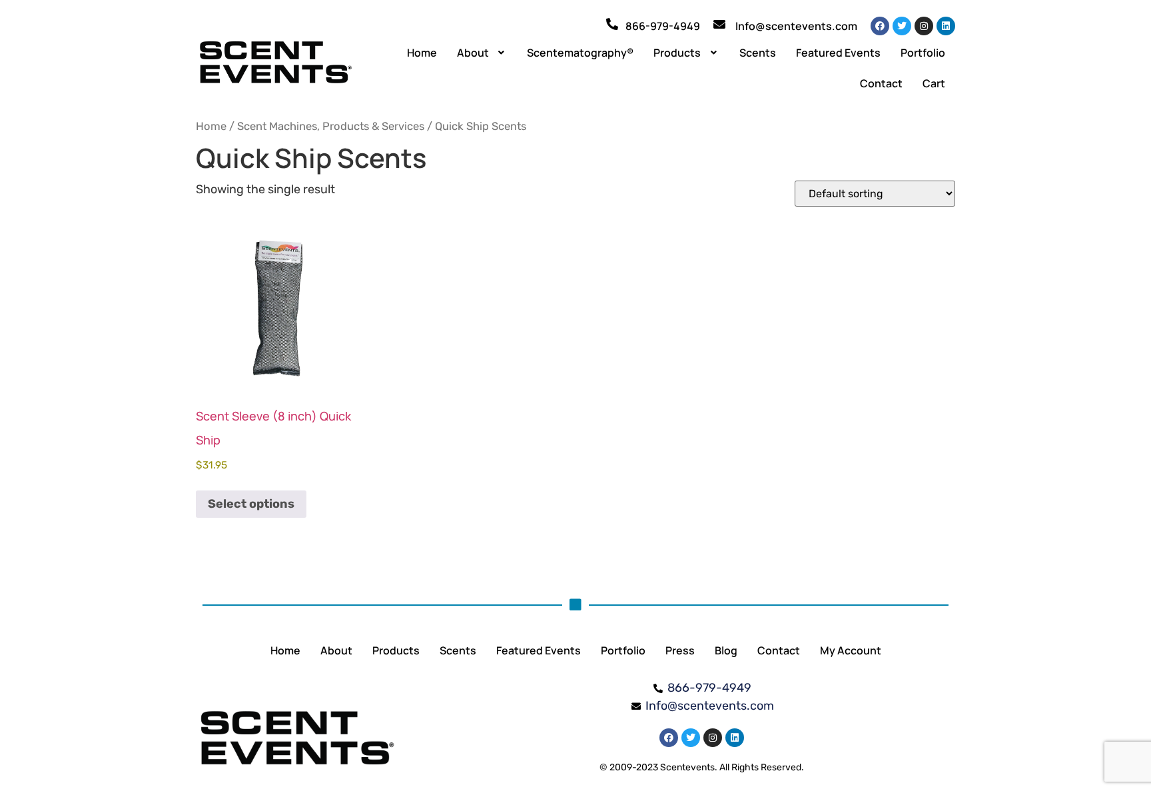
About (473, 52)
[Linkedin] (946, 26)
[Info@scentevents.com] (719, 24)
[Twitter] (902, 26)
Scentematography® (580, 52)
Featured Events (838, 52)
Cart (934, 83)
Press (680, 650)
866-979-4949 (662, 26)
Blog (726, 650)
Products (677, 52)
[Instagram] (924, 26)
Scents (757, 52)
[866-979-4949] (612, 24)
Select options (251, 503)
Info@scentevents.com (796, 26)
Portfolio (923, 52)
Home (422, 52)
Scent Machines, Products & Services (330, 126)
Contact (881, 83)
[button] (482, 52)
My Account (850, 650)
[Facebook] (880, 26)
